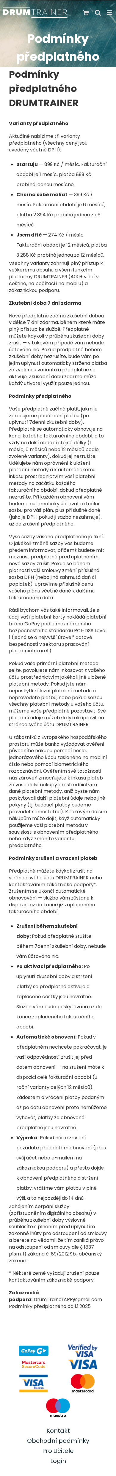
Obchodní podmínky (58, 1441)
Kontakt (58, 1431)
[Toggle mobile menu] (110, 12)
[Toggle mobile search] (98, 12)
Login (58, 1461)
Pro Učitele (58, 1451)
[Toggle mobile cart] (86, 12)
